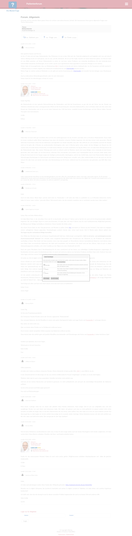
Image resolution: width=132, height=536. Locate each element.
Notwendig (47, 265)
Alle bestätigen (46, 278)
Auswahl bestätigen (54, 278)
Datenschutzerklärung (61, 261)
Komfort (46, 273)
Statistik (46, 269)
